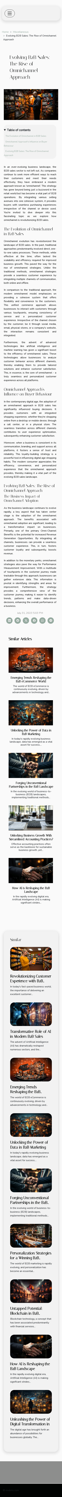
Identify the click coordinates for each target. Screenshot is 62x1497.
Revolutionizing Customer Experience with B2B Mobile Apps (30, 981)
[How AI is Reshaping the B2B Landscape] (31, 870)
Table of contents (19, 130)
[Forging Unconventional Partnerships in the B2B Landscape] (31, 765)
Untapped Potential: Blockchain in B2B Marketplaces (26, 1313)
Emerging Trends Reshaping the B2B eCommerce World (31, 679)
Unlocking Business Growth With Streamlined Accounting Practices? (31, 837)
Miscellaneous (21, 32)
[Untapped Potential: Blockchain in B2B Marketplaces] (31, 1291)
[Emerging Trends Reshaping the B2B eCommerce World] (31, 660)
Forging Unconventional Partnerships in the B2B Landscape (31, 784)
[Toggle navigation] (10, 13)
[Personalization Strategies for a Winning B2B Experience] (31, 1235)
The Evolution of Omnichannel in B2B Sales (25, 136)
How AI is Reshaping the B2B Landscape (31, 890)
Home (5, 32)
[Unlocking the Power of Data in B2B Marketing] (31, 712)
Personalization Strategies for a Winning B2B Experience (30, 1258)
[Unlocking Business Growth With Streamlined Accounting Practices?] (31, 817)
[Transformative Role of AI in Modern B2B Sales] (31, 1014)
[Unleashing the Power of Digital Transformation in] (31, 1401)
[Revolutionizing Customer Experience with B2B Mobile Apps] (31, 958)
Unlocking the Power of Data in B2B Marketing (31, 732)
